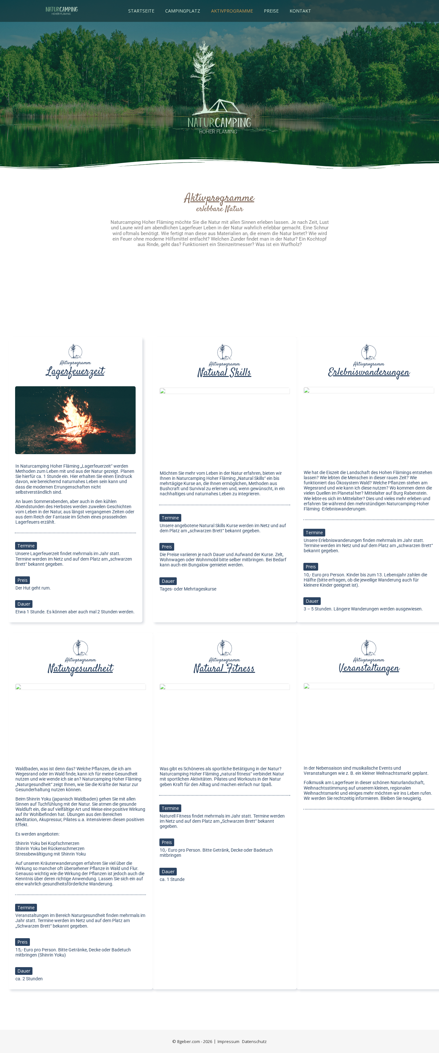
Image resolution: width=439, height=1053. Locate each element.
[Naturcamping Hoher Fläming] (62, 11)
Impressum (228, 1041)
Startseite (141, 11)
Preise (271, 11)
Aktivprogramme (232, 11)
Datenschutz (254, 1041)
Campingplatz (182, 11)
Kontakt (300, 11)
